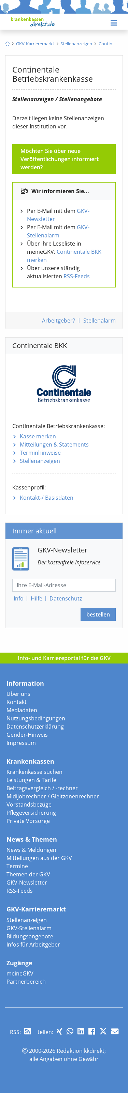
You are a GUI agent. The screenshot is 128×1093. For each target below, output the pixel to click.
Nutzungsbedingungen (35, 718)
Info (19, 598)
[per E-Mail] (114, 1031)
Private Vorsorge (28, 821)
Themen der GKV (28, 874)
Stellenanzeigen (40, 461)
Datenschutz (65, 598)
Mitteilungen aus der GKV (39, 858)
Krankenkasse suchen (34, 772)
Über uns (18, 694)
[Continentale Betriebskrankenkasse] (64, 382)
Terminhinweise (40, 452)
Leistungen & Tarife (31, 780)
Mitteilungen (54, 444)
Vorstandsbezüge (29, 804)
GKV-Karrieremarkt (36, 909)
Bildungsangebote (29, 936)
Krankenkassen (30, 761)
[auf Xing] (59, 1031)
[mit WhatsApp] (70, 1031)
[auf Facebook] (91, 1031)
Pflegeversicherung (31, 812)
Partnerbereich (26, 981)
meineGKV (19, 973)
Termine (17, 866)
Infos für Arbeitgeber (33, 944)
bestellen (98, 614)
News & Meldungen (31, 850)
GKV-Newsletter (26, 882)
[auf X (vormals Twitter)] (103, 1031)
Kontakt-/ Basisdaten (46, 497)
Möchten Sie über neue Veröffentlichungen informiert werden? (59, 159)
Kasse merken (38, 436)
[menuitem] (7, 44)
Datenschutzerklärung (35, 726)
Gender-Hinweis (27, 734)
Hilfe (36, 598)
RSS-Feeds (76, 276)
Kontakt (16, 702)
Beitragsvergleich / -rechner (42, 788)
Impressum (21, 743)
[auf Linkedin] (80, 1031)
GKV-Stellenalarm (29, 928)
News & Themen (31, 839)
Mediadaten (21, 710)
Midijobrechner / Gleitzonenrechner (52, 796)
